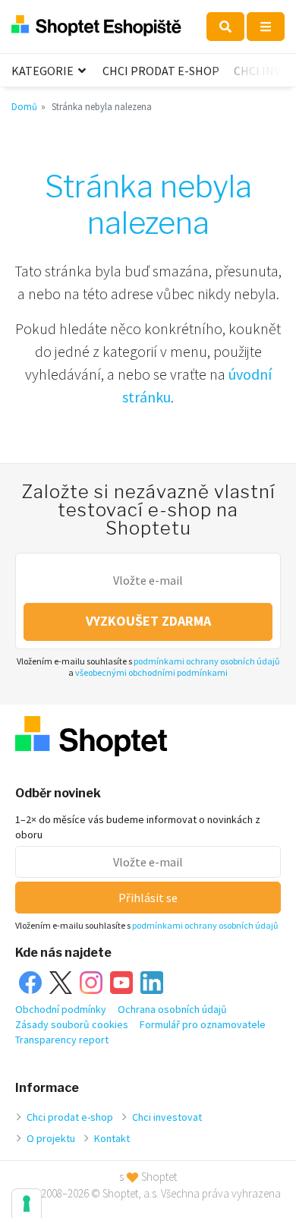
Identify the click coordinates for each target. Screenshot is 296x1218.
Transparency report (62, 1039)
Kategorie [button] (43, 70)
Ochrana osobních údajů (172, 1009)
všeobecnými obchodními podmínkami (151, 672)
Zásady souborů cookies (71, 1024)
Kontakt (112, 1138)
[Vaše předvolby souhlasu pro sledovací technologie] (26, 1203)
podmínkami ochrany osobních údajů (207, 661)
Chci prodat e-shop (160, 70)
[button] (225, 26)
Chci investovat (167, 1117)
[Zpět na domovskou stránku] (96, 26)
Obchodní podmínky (60, 1009)
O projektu (51, 1138)
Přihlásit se (148, 897)
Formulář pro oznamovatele (203, 1024)
